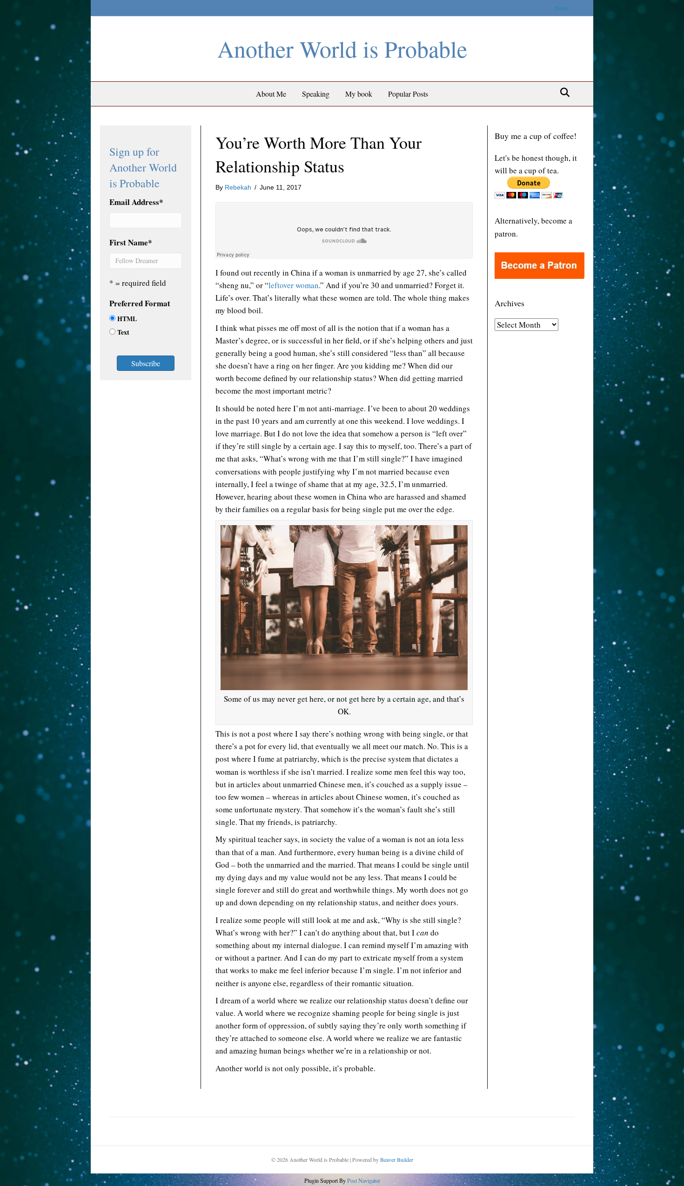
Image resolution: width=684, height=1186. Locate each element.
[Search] (562, 92)
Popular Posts (408, 94)
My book (358, 94)
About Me (271, 94)
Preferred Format (139, 303)
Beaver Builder (396, 1159)
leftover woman (293, 285)
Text (123, 332)
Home (561, 8)
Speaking (315, 94)
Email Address (136, 202)
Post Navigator (363, 1180)
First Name (130, 242)
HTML (127, 318)
